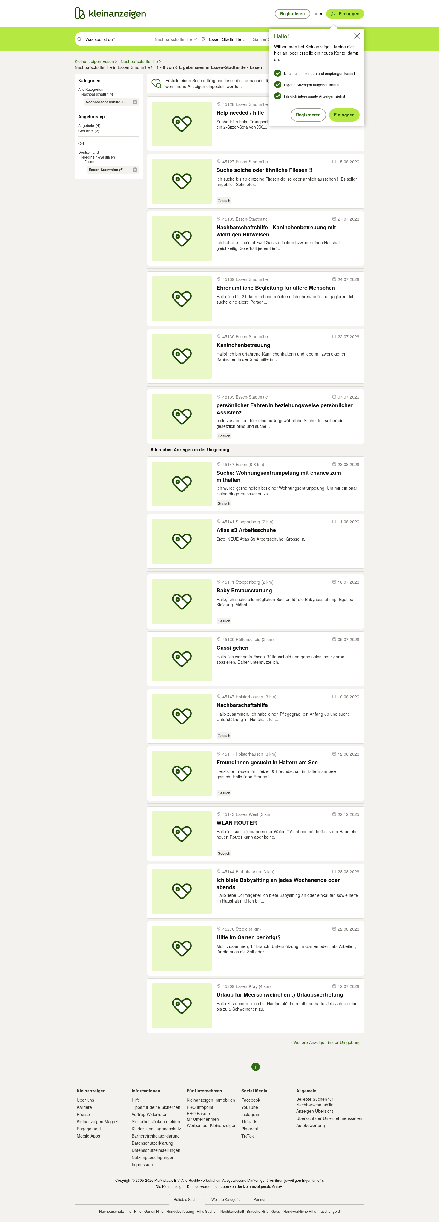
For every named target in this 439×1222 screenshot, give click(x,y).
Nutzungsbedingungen (153, 1157)
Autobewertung (310, 1125)
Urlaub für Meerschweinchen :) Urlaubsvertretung (280, 994)
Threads (249, 1121)
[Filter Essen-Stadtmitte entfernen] (135, 169)
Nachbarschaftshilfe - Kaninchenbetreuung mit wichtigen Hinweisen (276, 230)
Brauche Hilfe (258, 1211)
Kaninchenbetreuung (243, 345)
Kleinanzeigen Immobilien (211, 1100)
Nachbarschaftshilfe (97, 93)
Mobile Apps (88, 1136)
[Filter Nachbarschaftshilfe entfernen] (135, 102)
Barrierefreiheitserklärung (156, 1136)
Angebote (86, 125)
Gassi (276, 1211)
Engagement (89, 1129)
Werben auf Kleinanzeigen (212, 1125)
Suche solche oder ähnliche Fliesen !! (265, 170)
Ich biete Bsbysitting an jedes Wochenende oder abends (278, 883)
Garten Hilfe (154, 1211)
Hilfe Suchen (207, 1211)
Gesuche (85, 130)
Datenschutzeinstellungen (156, 1150)
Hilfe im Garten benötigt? (249, 937)
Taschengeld (329, 1211)
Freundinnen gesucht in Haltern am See (267, 762)
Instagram (250, 1114)
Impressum (142, 1164)
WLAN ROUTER (237, 822)
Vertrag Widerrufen (150, 1114)
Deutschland (88, 152)
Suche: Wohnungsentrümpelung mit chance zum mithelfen (279, 476)
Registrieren (308, 115)
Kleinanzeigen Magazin (99, 1121)
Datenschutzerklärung (152, 1143)
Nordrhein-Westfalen (98, 156)
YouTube (249, 1107)
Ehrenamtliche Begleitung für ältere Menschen (276, 287)
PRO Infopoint (200, 1107)
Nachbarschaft (232, 1211)
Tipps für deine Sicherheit (156, 1107)
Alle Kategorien (90, 89)
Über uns (85, 1100)
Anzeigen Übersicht (314, 1111)
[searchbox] (117, 39)
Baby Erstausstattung (244, 590)
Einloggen (344, 115)
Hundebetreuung (180, 1211)
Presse (83, 1114)
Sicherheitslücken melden (156, 1121)
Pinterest (249, 1129)
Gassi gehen (232, 647)
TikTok (247, 1136)
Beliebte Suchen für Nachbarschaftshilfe (315, 1101)
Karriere (84, 1107)
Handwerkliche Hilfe (299, 1211)
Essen (89, 161)
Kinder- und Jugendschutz (156, 1129)
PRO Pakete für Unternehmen (203, 1116)
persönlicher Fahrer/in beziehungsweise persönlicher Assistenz (285, 408)
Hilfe (136, 1100)
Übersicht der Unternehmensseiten (329, 1118)
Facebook (250, 1100)
